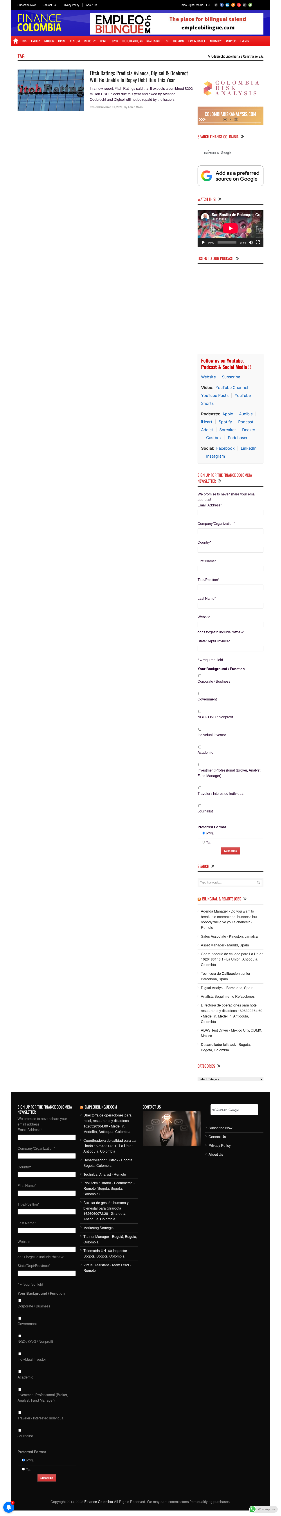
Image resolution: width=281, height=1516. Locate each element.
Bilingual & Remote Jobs (221, 899)
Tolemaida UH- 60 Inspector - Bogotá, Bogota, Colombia (106, 1253)
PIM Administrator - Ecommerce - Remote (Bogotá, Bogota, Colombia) (109, 1188)
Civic (115, 40)
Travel (104, 40)
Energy (35, 40)
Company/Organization (216, 523)
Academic (205, 752)
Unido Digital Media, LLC (195, 5)
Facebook (225, 448)
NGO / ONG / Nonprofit (215, 716)
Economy (178, 40)
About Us (91, 5)
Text (208, 842)
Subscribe (231, 377)
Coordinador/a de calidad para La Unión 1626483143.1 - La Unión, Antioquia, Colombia (232, 959)
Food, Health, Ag (132, 40)
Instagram (215, 456)
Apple (227, 414)
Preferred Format (212, 826)
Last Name (207, 598)
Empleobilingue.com (101, 1107)
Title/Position (208, 579)
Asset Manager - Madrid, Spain (225, 945)
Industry (90, 40)
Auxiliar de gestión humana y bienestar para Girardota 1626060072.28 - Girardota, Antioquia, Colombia (106, 1210)
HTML (210, 833)
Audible (246, 414)
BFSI (24, 40)
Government (207, 699)
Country (204, 542)
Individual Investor (212, 734)
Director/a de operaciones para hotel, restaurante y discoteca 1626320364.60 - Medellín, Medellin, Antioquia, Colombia (231, 1013)
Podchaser (238, 437)
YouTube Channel (232, 387)
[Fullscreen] (258, 242)
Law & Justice (196, 40)
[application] (230, 228)
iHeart (207, 422)
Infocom (49, 40)
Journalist (205, 811)
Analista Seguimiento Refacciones (228, 996)
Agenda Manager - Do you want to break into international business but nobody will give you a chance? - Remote (229, 919)
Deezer (248, 429)
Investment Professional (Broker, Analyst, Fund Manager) (229, 773)
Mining (62, 40)
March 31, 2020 (112, 107)
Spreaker (227, 429)
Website (208, 377)
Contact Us (49, 5)
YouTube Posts (215, 395)
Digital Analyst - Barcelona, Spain (227, 987)
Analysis (230, 40)
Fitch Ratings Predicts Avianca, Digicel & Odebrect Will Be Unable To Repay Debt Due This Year (139, 76)
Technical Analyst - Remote (104, 1174)
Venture (75, 40)
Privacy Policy (71, 5)
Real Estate (153, 40)
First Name (207, 560)
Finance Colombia (98, 1501)
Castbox (214, 437)
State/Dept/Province (214, 640)
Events (244, 40)
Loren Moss (135, 107)
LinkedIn (249, 448)
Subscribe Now (27, 5)
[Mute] (251, 242)
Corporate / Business (214, 681)
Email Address (210, 505)
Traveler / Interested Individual (221, 793)
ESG (167, 40)
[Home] (15, 41)
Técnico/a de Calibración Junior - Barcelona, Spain (226, 976)
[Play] (203, 242)
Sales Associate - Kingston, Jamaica (229, 936)
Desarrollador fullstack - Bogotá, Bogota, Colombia (226, 1047)
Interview (215, 40)
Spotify (225, 422)
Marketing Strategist (98, 1227)
